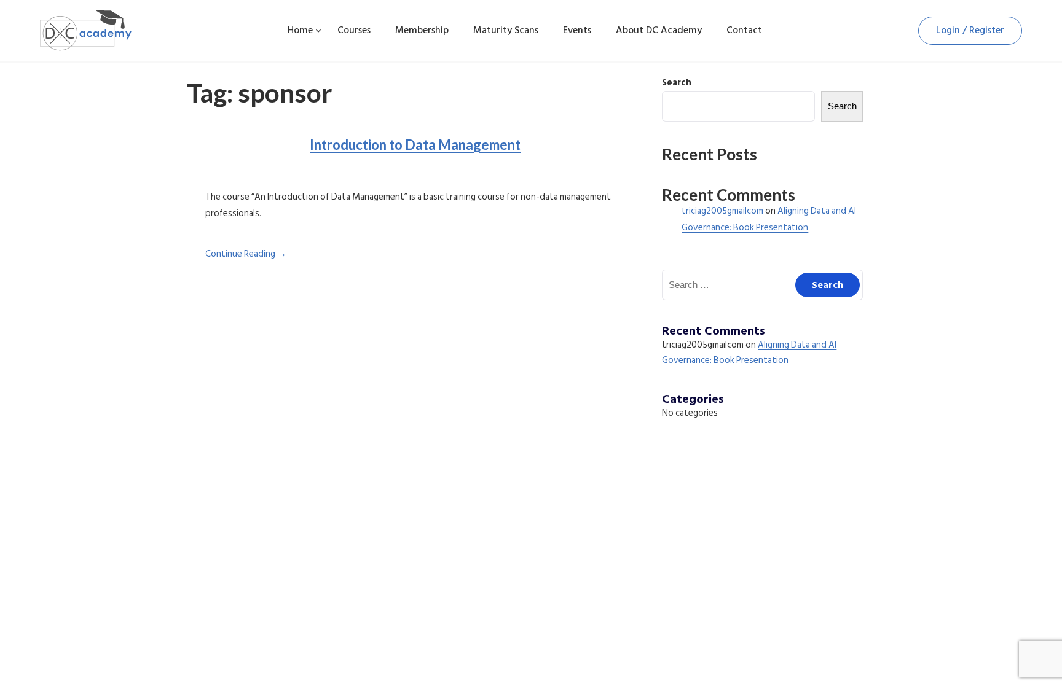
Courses (354, 30)
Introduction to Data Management (415, 144)
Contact (744, 30)
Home (300, 30)
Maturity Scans (505, 30)
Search (676, 82)
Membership (422, 30)
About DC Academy (659, 30)
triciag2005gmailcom (722, 211)
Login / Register (970, 30)
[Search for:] (762, 285)
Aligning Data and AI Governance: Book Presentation (749, 352)
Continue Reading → (245, 254)
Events (577, 30)
